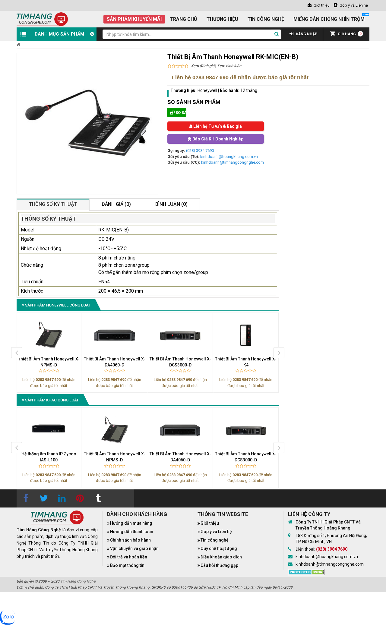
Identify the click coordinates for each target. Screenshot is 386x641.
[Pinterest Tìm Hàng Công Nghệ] (79, 498)
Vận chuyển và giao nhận (134, 548)
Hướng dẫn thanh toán (131, 531)
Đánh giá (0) (116, 204)
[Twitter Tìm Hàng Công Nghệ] (43, 498)
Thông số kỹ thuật (53, 204)
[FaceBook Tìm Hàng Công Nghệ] (25, 498)
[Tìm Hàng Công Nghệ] (42, 19)
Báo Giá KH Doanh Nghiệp (217, 139)
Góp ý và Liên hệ (216, 531)
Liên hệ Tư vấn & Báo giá (217, 126)
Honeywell (208, 90)
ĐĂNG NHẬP (306, 34)
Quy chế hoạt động (219, 548)
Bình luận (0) (171, 204)
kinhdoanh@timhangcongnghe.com (232, 162)
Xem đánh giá (202, 66)
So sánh (180, 112)
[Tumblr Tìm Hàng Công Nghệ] (98, 498)
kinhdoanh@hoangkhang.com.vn (229, 156)
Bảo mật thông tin (127, 565)
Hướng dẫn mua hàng (131, 523)
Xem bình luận (229, 66)
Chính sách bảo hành (130, 540)
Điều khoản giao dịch (221, 557)
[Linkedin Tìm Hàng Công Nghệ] (61, 498)
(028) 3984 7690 (200, 150)
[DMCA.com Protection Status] (306, 571)
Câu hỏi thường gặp (219, 565)
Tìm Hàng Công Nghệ (77, 581)
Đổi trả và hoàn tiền (128, 557)
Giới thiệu (210, 523)
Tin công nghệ (215, 540)
